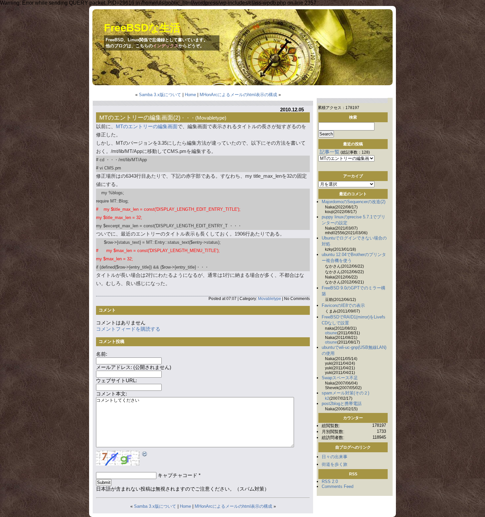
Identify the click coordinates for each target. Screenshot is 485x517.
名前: (101, 354)
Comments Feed (337, 486)
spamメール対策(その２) (345, 392)
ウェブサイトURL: (116, 380)
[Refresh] (144, 454)
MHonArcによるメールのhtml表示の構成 (238, 94)
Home (190, 94)
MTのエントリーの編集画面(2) (139, 117)
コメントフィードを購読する (128, 329)
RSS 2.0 (330, 481)
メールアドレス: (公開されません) (133, 367)
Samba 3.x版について (160, 94)
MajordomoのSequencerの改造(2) (353, 201)
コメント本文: (111, 393)
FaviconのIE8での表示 (343, 305)
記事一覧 (330, 152)
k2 (327, 398)
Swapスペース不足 (340, 377)
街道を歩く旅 (334, 464)
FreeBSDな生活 (142, 28)
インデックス (165, 45)
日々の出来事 (334, 456)
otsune (331, 333)
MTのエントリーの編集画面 (147, 126)
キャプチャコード (177, 475)
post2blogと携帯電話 (342, 403)
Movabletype (211, 118)
